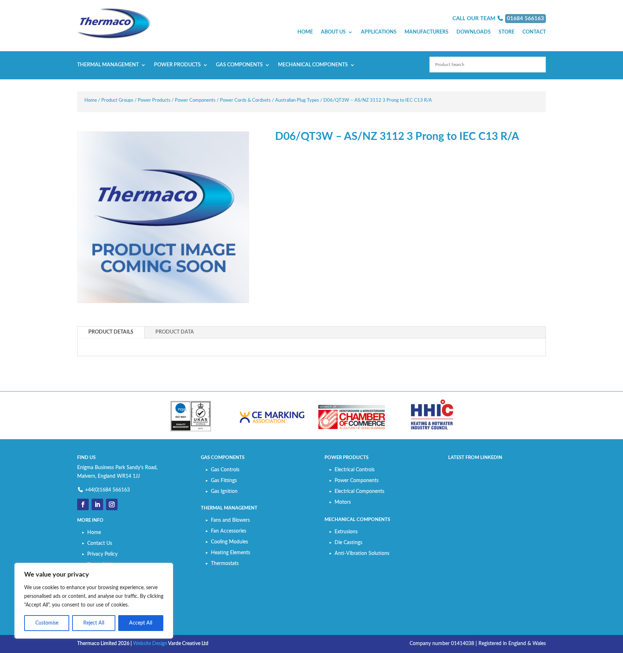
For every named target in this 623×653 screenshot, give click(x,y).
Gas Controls (225, 469)
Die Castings (348, 542)
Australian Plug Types (297, 100)
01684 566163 (525, 18)
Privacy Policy (102, 554)
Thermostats (225, 563)
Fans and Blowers (230, 520)
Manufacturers (427, 32)
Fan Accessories (228, 531)
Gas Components (239, 64)
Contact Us (99, 543)
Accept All (140, 623)
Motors (343, 502)
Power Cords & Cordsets (245, 100)
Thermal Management (108, 64)
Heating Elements (230, 552)
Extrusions (346, 531)
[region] (93, 601)
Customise (46, 623)
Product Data (174, 332)
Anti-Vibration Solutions (362, 553)
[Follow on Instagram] (112, 504)
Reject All (93, 623)
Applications (379, 32)
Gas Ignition (224, 491)
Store (506, 32)
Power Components (195, 100)
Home (305, 32)
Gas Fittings (224, 480)
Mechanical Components (313, 64)
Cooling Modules (229, 541)
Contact (534, 32)
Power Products (177, 64)
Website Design (150, 643)
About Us (333, 32)
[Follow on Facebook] (83, 504)
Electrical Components (359, 491)
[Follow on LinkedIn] (97, 504)
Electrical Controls (355, 469)
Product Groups (117, 100)
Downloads (473, 32)
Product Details (110, 332)
